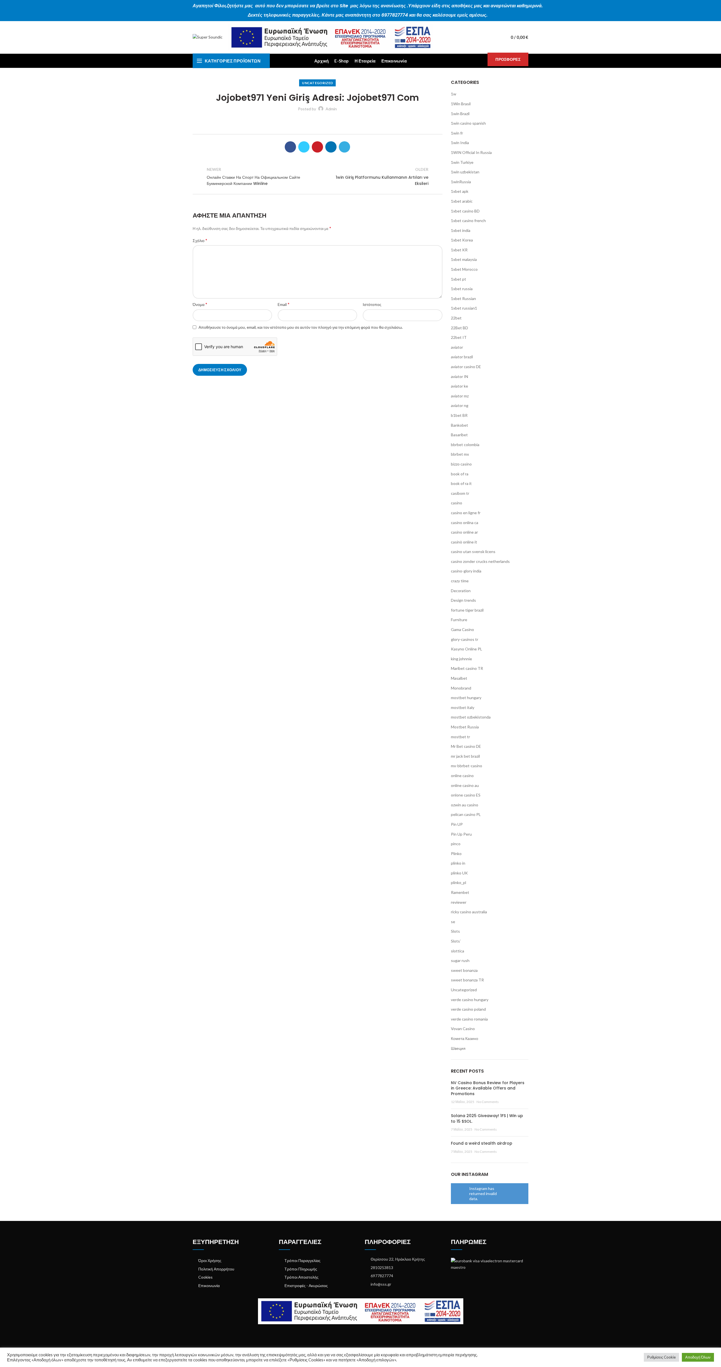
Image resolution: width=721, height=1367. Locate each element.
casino (456, 502)
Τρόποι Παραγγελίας (302, 1260)
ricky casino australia (469, 911)
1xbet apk (459, 191)
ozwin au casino (464, 804)
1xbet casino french (468, 220)
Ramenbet (460, 892)
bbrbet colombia (465, 444)
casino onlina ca (464, 522)
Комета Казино (464, 1038)
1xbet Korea (462, 240)
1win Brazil (460, 113)
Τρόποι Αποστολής (301, 1277)
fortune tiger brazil (467, 610)
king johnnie (461, 658)
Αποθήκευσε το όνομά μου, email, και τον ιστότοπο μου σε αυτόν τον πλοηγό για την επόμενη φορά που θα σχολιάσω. (301, 327)
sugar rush (460, 960)
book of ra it (461, 483)
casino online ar (464, 532)
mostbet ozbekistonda (471, 717)
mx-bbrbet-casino (466, 765)
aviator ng (459, 405)
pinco (455, 843)
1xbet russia (462, 288)
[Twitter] (304, 147)
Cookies (205, 1277)
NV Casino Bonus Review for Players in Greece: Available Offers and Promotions (487, 1088)
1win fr (457, 133)
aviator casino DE (466, 366)
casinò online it (464, 542)
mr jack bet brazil (465, 756)
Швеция (458, 1048)
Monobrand (461, 688)
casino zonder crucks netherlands (480, 561)
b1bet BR (459, 415)
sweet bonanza (464, 970)
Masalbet (459, 678)
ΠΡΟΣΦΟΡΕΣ (507, 59)
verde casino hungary (469, 999)
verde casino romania (469, 1019)
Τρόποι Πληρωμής (300, 1269)
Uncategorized (317, 83)
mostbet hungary (466, 697)
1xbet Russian (463, 298)
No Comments (488, 1102)
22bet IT (459, 337)
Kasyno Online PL (466, 648)
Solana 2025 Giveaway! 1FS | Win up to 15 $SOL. (487, 1118)
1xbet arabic (462, 201)
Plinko (456, 853)
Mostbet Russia (465, 726)
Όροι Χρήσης (209, 1260)
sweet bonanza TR (467, 979)
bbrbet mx (460, 454)
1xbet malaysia (464, 259)
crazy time (460, 580)
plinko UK (459, 873)
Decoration (461, 590)
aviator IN (459, 376)
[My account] (495, 37)
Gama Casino (462, 629)
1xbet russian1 (464, 308)
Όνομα (200, 304)
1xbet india (460, 230)
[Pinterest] (317, 147)
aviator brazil (462, 356)
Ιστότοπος (372, 304)
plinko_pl (458, 882)
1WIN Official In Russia (471, 152)
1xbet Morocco (464, 269)
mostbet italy (462, 707)
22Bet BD (459, 327)
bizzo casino (461, 464)
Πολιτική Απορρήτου (216, 1269)
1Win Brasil (461, 103)
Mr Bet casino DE (466, 746)
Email (284, 304)
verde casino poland (468, 1009)
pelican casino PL (466, 814)
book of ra (459, 473)
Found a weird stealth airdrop (481, 1143)
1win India (460, 142)
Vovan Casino (463, 1028)
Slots (455, 931)
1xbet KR (459, 249)
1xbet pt (458, 279)
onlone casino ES (465, 795)
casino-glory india (466, 571)
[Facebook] (290, 147)
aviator (457, 347)
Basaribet (459, 434)
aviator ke (459, 386)
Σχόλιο (200, 240)
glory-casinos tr (464, 639)
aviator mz (460, 395)
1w (453, 93)
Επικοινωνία (209, 1285)
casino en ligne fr (465, 512)
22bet (456, 318)
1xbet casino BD (465, 211)
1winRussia (461, 181)
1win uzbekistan (465, 171)
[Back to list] (317, 176)
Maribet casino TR (467, 668)
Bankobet (459, 425)
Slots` (456, 941)
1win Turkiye (462, 162)
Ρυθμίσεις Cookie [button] (661, 1357)
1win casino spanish (468, 123)
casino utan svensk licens (473, 551)
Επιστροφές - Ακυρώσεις (306, 1285)
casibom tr (460, 493)
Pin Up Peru (461, 834)
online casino (462, 775)
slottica (457, 950)
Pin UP (457, 824)
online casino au (465, 785)
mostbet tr (460, 736)
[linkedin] (331, 147)
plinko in (458, 863)
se (453, 921)
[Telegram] (344, 147)
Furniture (459, 619)
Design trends (463, 600)
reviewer (458, 902)
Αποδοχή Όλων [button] (698, 1357)
